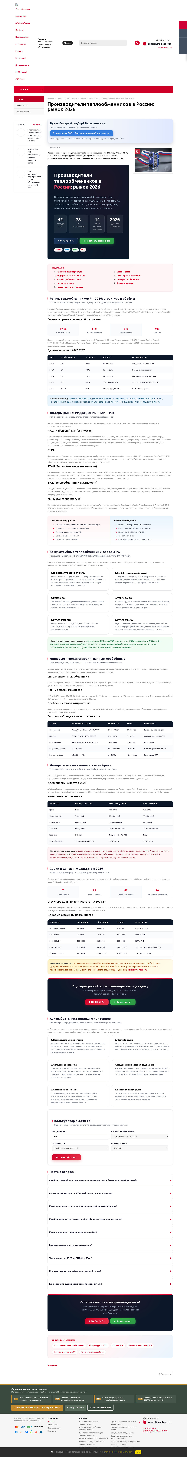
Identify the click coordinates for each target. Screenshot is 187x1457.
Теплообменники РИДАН (140, 1346)
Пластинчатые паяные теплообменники (88, 1423)
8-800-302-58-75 (66, 241)
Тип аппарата (58, 1143)
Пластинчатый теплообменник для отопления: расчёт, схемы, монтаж (34, 135)
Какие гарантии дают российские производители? (75, 1284)
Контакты (52, 1431)
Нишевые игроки (65, 283)
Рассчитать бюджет (66, 1157)
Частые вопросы (124, 283)
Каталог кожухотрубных (92, 1352)
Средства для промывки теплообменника (121, 1437)
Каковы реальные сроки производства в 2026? (73, 1232)
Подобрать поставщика (98, 241)
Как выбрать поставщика (128, 276)
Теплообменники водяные (122, 1447)
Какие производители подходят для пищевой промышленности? (83, 1206)
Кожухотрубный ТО (98, 1346)
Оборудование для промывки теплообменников (91, 1443)
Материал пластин (120, 1143)
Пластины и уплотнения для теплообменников (91, 1434)
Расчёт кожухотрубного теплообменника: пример (111, 1399)
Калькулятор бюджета (127, 279)
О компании (52, 1425)
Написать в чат (123, 1002)
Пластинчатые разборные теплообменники (90, 1428)
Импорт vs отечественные (70, 287)
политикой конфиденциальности (119, 1452)
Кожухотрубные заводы (69, 279)
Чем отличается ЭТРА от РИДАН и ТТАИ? (70, 1258)
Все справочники (75, 1407)
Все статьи (37, 125)
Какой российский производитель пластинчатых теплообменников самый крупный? (93, 1180)
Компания (53, 1418)
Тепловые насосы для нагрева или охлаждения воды (125, 1443)
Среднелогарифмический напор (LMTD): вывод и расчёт (155, 1399)
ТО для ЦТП (118, 1346)
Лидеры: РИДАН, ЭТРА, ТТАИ (71, 276)
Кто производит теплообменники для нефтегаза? (75, 1271)
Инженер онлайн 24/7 (100, 1408)
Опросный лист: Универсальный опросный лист (37, 1407)
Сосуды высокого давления (122, 1433)
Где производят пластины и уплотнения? (70, 1245)
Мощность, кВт (59, 1131)
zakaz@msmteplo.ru (160, 43)
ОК (138, 1452)
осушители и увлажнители (123, 1423)
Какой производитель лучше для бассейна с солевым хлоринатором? (85, 1219)
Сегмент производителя (122, 1131)
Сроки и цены (123, 272)
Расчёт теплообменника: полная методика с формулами (31, 1399)
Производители (54, 1428)
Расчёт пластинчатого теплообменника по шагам (70, 1399)
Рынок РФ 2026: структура (69, 272)
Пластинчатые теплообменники (69, 1346)
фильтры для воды (123, 1428)
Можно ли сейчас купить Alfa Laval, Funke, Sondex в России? (80, 1193)
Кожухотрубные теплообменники (93, 1438)
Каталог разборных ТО (65, 1352)
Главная (51, 1421)
